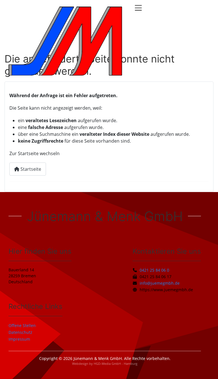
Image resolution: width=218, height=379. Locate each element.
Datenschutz (20, 332)
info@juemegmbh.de (160, 283)
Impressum (19, 339)
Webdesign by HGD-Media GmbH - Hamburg (104, 363)
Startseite (30, 169)
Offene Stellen (22, 325)
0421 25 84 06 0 (154, 270)
